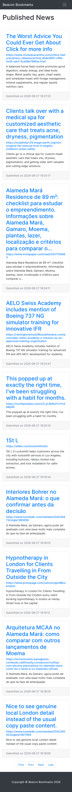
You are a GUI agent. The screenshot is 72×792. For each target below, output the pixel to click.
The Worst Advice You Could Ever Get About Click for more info (34, 42)
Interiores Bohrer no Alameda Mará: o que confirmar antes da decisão (33, 501)
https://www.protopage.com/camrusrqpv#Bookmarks (36, 584)
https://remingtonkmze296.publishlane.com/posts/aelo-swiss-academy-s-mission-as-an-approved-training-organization (35, 338)
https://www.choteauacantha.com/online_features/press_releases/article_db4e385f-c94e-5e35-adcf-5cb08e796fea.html (35, 58)
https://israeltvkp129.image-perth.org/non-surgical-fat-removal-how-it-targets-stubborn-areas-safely (34, 146)
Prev (31, 764)
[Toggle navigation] (64, 4)
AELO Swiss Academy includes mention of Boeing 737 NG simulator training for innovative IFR (33, 316)
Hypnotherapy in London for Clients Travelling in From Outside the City (29, 567)
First (21, 764)
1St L (12, 440)
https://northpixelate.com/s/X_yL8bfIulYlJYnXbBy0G (35, 405)
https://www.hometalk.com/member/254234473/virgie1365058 (35, 518)
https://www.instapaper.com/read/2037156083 (35, 255)
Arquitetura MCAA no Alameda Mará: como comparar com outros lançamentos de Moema (33, 640)
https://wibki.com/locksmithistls (27, 446)
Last (51, 764)
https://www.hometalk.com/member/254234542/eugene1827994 (35, 733)
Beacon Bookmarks (18, 5)
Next (41, 764)
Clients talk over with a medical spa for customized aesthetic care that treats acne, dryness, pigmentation (35, 124)
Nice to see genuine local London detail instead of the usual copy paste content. (31, 716)
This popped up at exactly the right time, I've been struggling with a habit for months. (36, 388)
